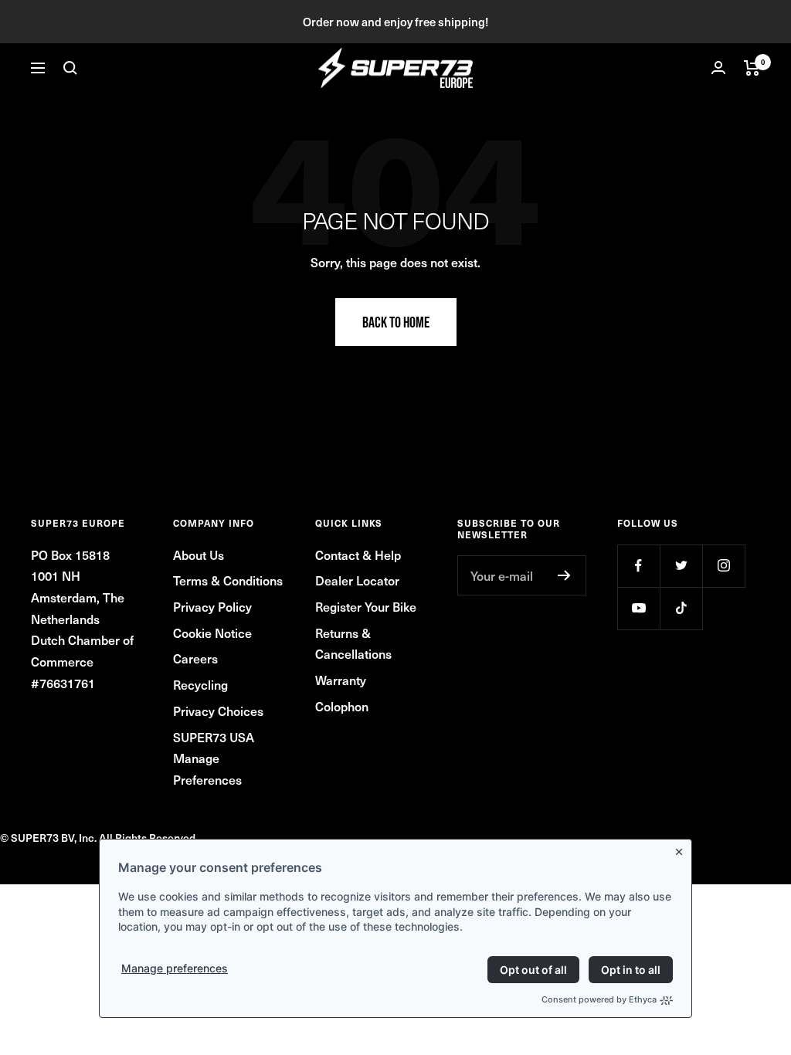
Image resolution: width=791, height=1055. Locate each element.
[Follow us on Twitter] (681, 565)
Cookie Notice (212, 632)
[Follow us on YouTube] (638, 608)
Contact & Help (358, 554)
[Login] (718, 67)
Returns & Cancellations (353, 643)
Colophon (341, 705)
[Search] (70, 68)
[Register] (564, 575)
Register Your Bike (365, 606)
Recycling (200, 684)
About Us (198, 554)
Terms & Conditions (228, 580)
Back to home (395, 322)
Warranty (340, 679)
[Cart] (752, 68)
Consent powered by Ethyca (599, 999)
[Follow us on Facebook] (638, 565)
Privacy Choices (218, 710)
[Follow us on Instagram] (723, 565)
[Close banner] (682, 849)
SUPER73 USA (213, 736)
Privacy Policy (212, 606)
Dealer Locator (357, 580)
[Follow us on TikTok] (681, 608)
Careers (195, 658)
